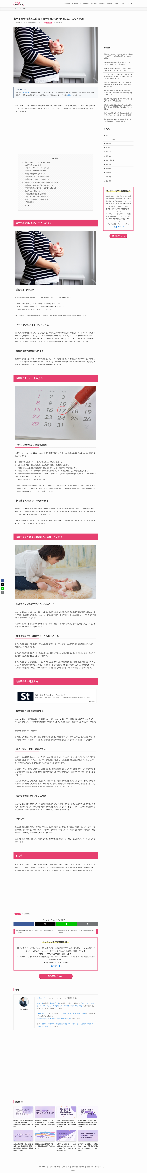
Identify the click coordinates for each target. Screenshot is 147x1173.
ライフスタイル (110, 139)
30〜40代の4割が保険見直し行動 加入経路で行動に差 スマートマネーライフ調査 (118, 69)
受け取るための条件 (34, 165)
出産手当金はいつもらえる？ (35, 174)
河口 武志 (26, 92)
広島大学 (40, 1003)
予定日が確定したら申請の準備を (38, 176)
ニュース (108, 152)
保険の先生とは (43, 1167)
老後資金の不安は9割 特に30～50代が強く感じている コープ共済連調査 (118, 100)
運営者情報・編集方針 (78, 1167)
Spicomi (71, 1013)
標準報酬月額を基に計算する (37, 194)
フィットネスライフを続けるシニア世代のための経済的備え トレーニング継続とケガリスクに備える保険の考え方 (118, 76)
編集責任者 (90, 1167)
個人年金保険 (110, 160)
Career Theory (80, 1013)
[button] (24, 924)
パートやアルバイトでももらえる (38, 168)
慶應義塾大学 (54, 1003)
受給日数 (31, 202)
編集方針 (70, 95)
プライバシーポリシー (101, 1167)
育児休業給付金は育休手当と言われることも (42, 188)
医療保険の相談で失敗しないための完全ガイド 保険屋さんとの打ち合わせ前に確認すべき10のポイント (118, 92)
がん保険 (108, 143)
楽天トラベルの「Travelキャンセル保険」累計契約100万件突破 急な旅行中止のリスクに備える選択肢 (118, 84)
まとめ (27, 205)
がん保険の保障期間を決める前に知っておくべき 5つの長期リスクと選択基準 (118, 63)
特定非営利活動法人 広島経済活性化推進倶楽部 (54, 1018)
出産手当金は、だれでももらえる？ (37, 162)
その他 (108, 147)
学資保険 (108, 168)
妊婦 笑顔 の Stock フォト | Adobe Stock (50, 695)
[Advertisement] (55, 133)
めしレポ (63, 1013)
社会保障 (49, 22)
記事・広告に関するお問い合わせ (60, 1167)
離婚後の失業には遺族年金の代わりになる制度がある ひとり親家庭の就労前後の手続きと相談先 (118, 107)
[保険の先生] (19, 4)
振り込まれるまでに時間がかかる (38, 179)
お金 (107, 135)
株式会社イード (42, 998)
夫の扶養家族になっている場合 (38, 199)
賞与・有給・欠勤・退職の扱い (38, 196)
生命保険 (108, 177)
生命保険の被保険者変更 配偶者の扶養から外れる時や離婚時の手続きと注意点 (118, 120)
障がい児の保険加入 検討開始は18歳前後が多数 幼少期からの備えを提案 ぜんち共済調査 (118, 114)
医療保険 (108, 164)
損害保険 (108, 172)
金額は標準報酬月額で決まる (37, 170)
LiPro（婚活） (42, 1013)
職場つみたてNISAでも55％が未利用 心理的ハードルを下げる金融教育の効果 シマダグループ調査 (118, 56)
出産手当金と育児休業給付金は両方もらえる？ (41, 182)
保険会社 (108, 156)
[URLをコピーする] (87, 924)
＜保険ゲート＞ (56, 966)
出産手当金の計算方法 (33, 191)
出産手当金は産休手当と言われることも (41, 185)
